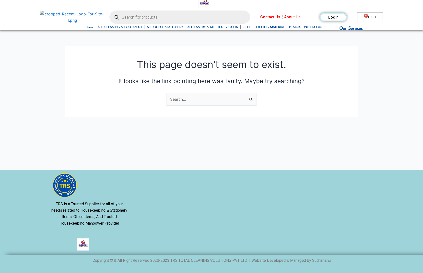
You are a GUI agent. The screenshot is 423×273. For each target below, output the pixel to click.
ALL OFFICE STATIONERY (165, 27)
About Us (292, 17)
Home (89, 27)
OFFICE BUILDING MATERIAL (263, 27)
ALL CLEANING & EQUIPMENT (119, 27)
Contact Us (270, 17)
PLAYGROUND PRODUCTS (307, 27)
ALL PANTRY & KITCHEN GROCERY (212, 27)
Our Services (351, 28)
